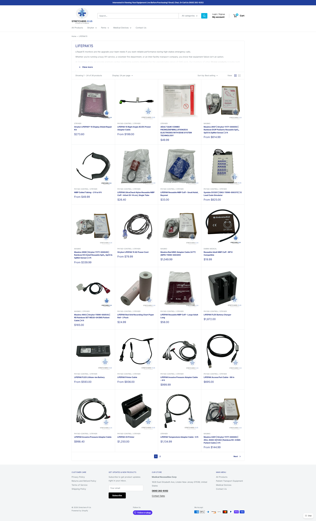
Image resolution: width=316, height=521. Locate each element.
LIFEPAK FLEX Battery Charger (217, 315)
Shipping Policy (79, 489)
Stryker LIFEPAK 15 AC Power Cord (132, 252)
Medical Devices (121, 27)
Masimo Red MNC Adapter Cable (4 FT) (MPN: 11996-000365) (178, 253)
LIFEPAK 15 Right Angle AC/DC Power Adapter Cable (134, 128)
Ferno (103, 27)
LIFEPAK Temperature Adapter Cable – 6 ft (179, 437)
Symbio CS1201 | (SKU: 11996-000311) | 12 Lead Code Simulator (223, 193)
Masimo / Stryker (81, 311)
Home (74, 36)
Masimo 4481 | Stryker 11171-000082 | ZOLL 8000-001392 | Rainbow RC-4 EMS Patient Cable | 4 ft (222, 440)
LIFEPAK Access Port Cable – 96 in (219, 377)
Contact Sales (158, 496)
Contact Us (141, 27)
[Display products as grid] (235, 75)
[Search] (204, 16)
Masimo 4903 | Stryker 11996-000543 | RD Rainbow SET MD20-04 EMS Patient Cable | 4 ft (92, 318)
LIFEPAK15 (83, 36)
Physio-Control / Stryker (128, 123)
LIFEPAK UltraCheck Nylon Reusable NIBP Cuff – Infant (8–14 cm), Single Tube (136, 193)
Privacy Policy (78, 477)
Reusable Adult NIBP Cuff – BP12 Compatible (218, 253)
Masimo (207, 123)
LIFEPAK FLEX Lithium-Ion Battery (89, 377)
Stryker (90, 27)
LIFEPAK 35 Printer (125, 437)
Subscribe (117, 495)
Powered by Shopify (80, 511)
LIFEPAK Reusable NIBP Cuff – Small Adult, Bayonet (179, 193)
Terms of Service (79, 485)
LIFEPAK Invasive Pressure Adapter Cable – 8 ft (179, 378)
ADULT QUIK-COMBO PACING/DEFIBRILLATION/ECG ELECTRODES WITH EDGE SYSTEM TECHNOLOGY (176, 131)
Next (236, 456)
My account (218, 17)
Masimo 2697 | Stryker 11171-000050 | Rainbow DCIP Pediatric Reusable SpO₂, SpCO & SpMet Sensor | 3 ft (221, 130)
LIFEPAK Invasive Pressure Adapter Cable (92, 437)
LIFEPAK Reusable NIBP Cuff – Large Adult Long (179, 316)
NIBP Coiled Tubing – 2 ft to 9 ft (88, 192)
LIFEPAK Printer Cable (127, 377)
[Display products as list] (239, 75)
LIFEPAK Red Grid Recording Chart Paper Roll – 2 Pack (135, 316)
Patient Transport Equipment (229, 481)
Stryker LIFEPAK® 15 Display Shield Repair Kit (93, 128)
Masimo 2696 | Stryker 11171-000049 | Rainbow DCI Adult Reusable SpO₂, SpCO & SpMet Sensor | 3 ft (93, 255)
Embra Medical (210, 249)
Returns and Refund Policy (84, 481)
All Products (77, 27)
